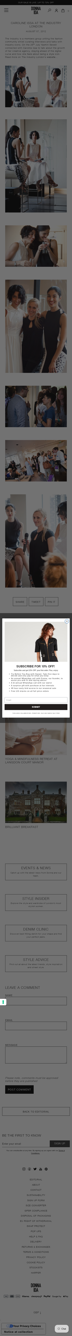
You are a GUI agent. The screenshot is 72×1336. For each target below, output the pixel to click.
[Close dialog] (67, 621)
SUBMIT (36, 707)
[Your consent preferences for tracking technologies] (3, 1002)
